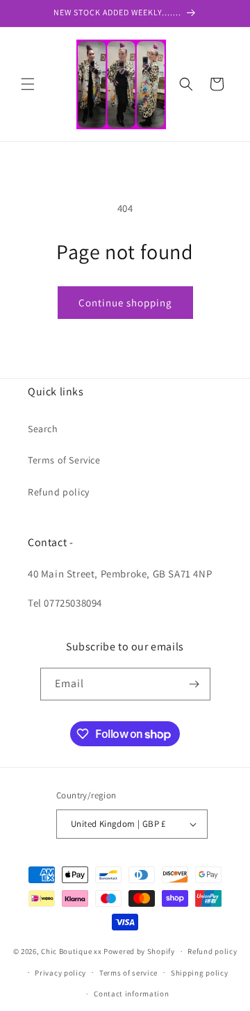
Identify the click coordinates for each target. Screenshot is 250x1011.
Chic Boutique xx (71, 951)
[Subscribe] (194, 684)
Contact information (131, 993)
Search (43, 428)
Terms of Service (64, 460)
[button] (27, 84)
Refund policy (59, 492)
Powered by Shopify (139, 951)
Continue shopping (125, 302)
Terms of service (128, 973)
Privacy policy (60, 973)
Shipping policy (199, 973)
